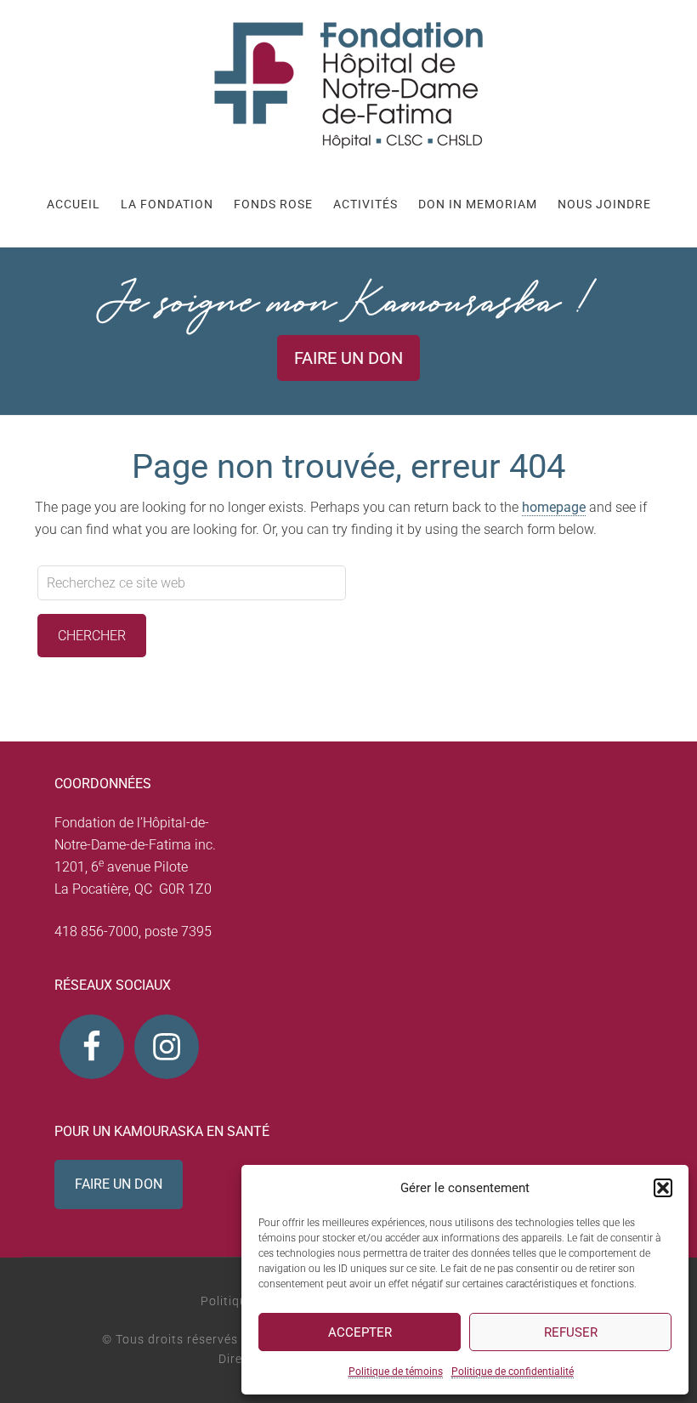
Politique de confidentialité (512, 1371)
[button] (663, 1187)
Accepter (360, 1332)
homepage (554, 507)
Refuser (571, 1332)
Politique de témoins (395, 1371)
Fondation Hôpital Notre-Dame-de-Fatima (348, 85)
